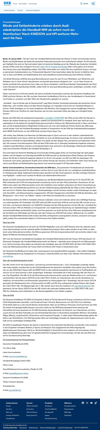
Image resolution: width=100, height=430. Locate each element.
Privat (15, 4)
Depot (47, 415)
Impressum (23, 428)
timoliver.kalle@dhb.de (18, 356)
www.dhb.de (8, 256)
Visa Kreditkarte (51, 409)
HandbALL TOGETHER (54, 118)
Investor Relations (12, 415)
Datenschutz (33, 428)
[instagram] (87, 403)
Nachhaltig (33, 4)
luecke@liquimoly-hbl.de (18, 373)
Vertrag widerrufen (10, 428)
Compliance (10, 418)
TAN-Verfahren (31, 412)
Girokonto (48, 406)
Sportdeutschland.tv (83, 286)
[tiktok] (96, 403)
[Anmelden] (93, 3)
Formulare (30, 409)
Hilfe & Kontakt (32, 406)
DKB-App (67, 412)
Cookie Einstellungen (65, 428)
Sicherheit (67, 415)
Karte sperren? (31, 415)
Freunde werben (70, 406)
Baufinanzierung (51, 418)
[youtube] (91, 403)
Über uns (9, 412)
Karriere (9, 409)
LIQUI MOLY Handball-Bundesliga (53, 67)
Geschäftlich (23, 4)
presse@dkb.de (15, 390)
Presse (8, 406)
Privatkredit (49, 412)
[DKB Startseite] (7, 4)
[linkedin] (83, 403)
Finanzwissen (69, 409)
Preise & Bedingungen (48, 428)
